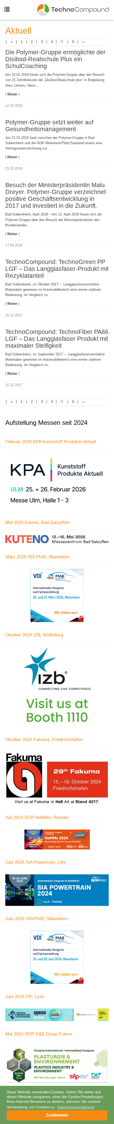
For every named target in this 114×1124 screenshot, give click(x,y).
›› (83, 41)
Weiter (13, 94)
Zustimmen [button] (57, 1115)
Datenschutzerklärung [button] (75, 1107)
